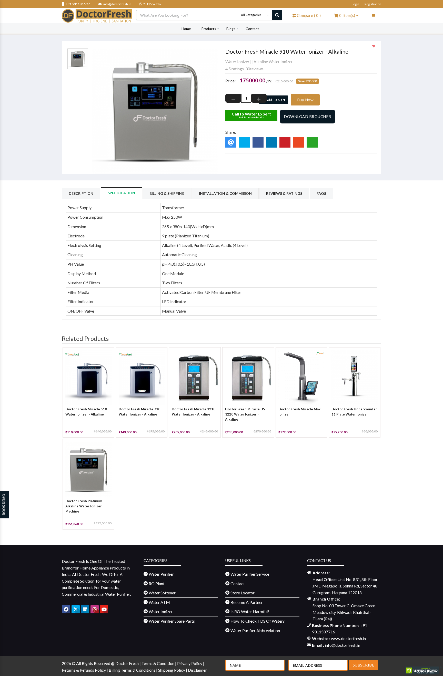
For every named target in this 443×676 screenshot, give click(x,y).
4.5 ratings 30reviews (244, 68)
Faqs (321, 193)
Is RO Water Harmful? (249, 611)
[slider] (235, 57)
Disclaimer (197, 670)
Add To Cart (275, 100)
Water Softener (162, 592)
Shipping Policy (172, 670)
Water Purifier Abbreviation (255, 630)
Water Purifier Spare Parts (172, 621)
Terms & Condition (158, 663)
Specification (121, 193)
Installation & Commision (225, 193)
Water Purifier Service (249, 574)
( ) (309, 15)
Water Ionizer (237, 61)
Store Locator (242, 592)
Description (81, 193)
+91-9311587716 (77, 4)
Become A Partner (246, 602)
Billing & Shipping (167, 193)
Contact (252, 28)
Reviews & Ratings (284, 193)
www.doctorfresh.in (348, 638)
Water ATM (159, 602)
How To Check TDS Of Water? (257, 621)
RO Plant (157, 583)
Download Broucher (307, 116)
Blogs (230, 28)
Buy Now (305, 100)
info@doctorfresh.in (117, 4)
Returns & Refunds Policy (84, 670)
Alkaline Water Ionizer (273, 61)
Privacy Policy (190, 663)
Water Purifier (161, 574)
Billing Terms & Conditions (132, 670)
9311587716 (151, 4)
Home (186, 28)
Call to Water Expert (251, 115)
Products (208, 28)
